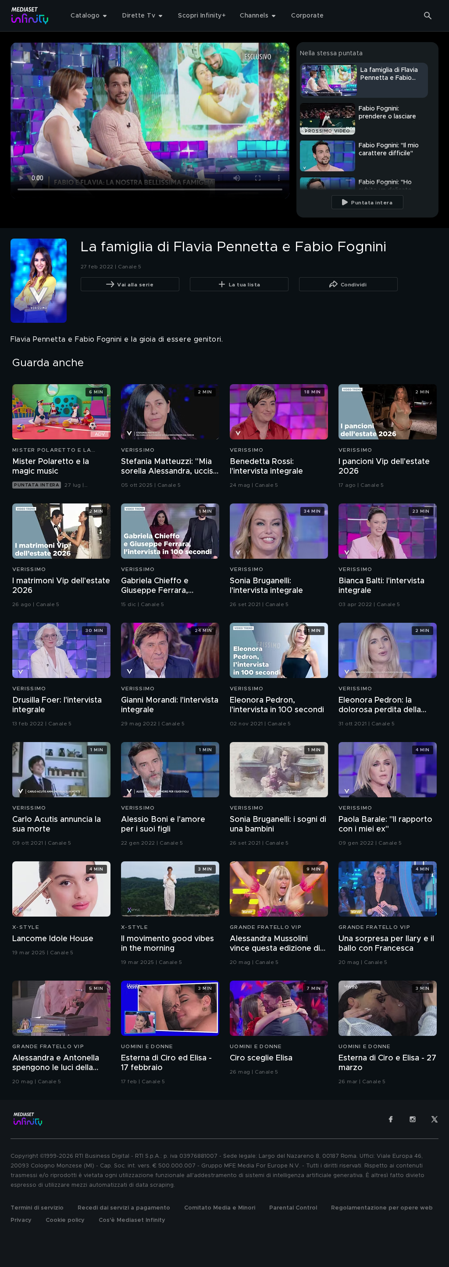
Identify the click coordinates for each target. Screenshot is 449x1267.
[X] (434, 1119)
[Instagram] (413, 1119)
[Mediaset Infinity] (30, 16)
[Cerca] (428, 16)
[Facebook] (391, 1119)
